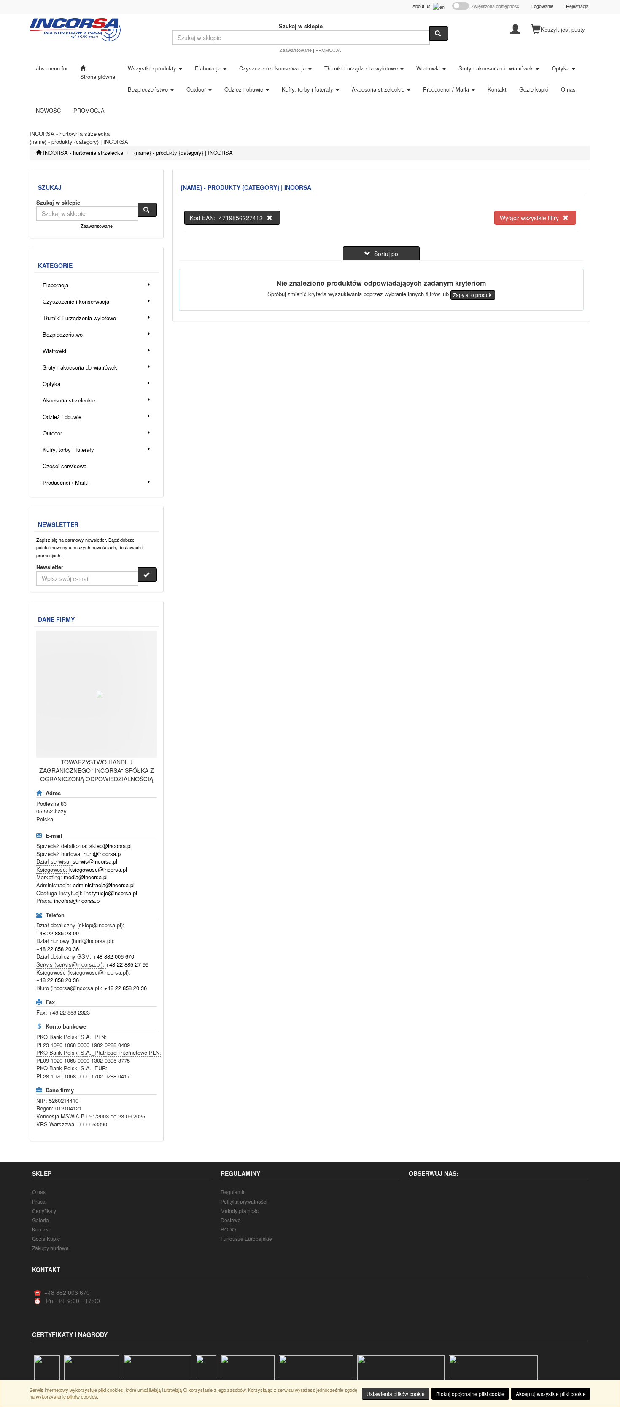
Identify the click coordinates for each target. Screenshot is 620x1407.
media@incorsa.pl (86, 877)
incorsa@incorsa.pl (77, 901)
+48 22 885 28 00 (57, 933)
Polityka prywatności (244, 1201)
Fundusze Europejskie (246, 1238)
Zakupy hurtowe (50, 1247)
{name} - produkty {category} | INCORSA (183, 153)
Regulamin (233, 1191)
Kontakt (40, 1229)
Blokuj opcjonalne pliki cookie (470, 1393)
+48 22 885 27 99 (127, 964)
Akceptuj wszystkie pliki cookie (551, 1393)
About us (422, 6)
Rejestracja (577, 6)
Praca (39, 1201)
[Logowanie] (515, 28)
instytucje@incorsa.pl (110, 893)
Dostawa (231, 1219)
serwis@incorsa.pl (95, 861)
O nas (39, 1191)
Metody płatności (240, 1210)
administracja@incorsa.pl (104, 885)
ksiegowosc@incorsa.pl (98, 869)
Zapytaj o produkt (473, 294)
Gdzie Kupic (46, 1238)
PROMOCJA (328, 50)
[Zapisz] (147, 574)
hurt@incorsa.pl (103, 854)
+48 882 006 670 (113, 956)
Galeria (40, 1219)
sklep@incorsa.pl (110, 846)
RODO (228, 1229)
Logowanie (542, 6)
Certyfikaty (44, 1210)
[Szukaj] (438, 33)
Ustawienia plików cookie (396, 1393)
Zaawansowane (296, 50)
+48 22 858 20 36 (57, 949)
